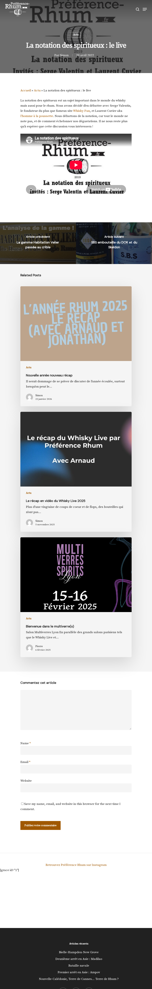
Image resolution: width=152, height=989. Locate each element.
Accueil (25, 90)
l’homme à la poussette (36, 116)
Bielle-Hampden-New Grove (79, 952)
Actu (76, 34)
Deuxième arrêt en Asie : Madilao (78, 959)
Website (26, 781)
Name (25, 743)
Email (25, 762)
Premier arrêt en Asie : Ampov (79, 972)
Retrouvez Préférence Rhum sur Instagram (76, 865)
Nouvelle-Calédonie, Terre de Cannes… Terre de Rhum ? (79, 979)
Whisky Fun (81, 111)
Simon (64, 55)
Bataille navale (78, 966)
